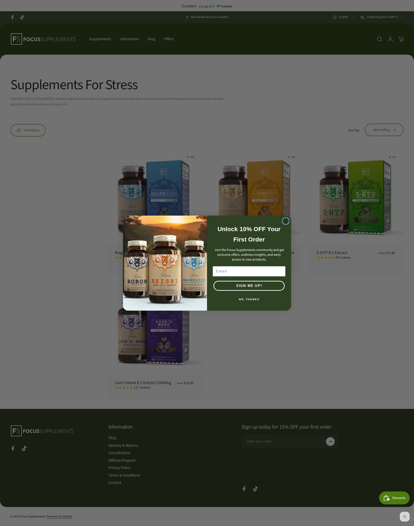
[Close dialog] (285, 221)
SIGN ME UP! (249, 286)
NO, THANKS (249, 299)
